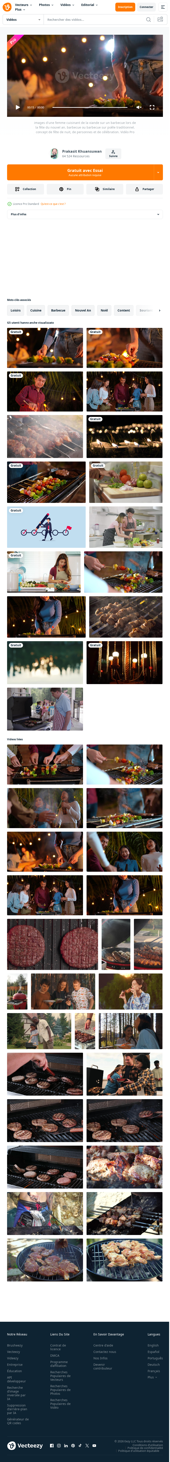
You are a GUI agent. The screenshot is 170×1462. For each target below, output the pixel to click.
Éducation (14, 1369)
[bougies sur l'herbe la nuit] (124, 434)
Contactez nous (102, 1350)
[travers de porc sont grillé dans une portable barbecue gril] (116, 942)
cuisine (35, 308)
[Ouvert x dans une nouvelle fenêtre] (87, 1444)
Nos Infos (98, 1356)
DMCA (53, 1354)
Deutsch (150, 1363)
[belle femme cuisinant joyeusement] (44, 570)
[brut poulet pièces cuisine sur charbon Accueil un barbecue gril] (124, 1258)
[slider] (90, 107)
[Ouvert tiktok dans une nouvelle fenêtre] (80, 1444)
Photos (44, 5)
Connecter (146, 7)
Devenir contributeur (100, 1365)
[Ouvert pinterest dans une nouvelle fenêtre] (73, 1444)
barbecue (58, 308)
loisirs (16, 308)
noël (104, 308)
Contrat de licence (57, 1345)
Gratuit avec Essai (85, 172)
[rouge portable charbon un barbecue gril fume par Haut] (17, 990)
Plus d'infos (18, 212)
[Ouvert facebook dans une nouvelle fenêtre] (52, 1444)
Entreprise (15, 1363)
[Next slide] (152, 308)
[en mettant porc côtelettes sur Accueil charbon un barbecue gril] (45, 1258)
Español (150, 1350)
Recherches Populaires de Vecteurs (59, 1374)
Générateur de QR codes (16, 1419)
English (149, 1343)
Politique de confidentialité (142, 1446)
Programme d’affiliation (57, 1362)
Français (150, 1369)
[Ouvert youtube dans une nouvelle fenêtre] (94, 1444)
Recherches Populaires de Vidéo (59, 1402)
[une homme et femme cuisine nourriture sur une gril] (124, 1072)
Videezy (12, 1356)
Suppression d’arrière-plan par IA (17, 1407)
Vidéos (65, 5)
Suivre (113, 156)
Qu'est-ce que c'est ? (53, 204)
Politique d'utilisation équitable (135, 1449)
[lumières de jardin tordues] (124, 660)
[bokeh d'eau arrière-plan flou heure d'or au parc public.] (45, 660)
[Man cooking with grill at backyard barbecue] (45, 707)
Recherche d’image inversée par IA (16, 1391)
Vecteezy (13, 1350)
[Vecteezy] (7, 7)
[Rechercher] (148, 19)
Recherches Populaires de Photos (59, 1388)
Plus (18, 9)
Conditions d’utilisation (144, 1443)
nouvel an (83, 308)
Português (152, 1356)
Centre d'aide (101, 1343)
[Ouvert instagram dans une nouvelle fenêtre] (59, 1444)
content (124, 308)
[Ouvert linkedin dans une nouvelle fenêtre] (66, 1444)
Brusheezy (15, 1343)
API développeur (16, 1377)
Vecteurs (21, 5)
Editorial (87, 5)
